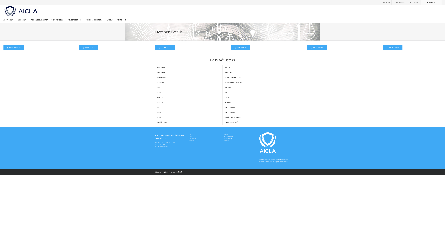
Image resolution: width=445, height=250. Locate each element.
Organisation (228, 138)
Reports (226, 141)
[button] (125, 20)
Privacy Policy (228, 136)
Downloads (192, 138)
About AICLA (193, 134)
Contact (191, 141)
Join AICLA (192, 136)
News (226, 134)
